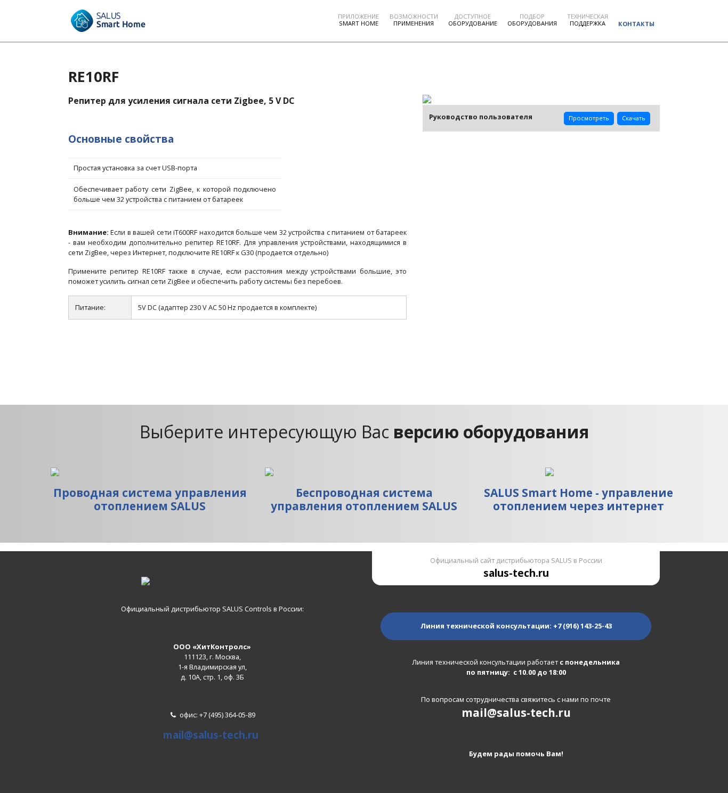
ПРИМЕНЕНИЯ (414, 19)
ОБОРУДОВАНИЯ (532, 19)
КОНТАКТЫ (636, 24)
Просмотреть (589, 118)
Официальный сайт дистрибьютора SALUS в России (516, 567)
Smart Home (358, 19)
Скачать (633, 118)
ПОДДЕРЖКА (587, 19)
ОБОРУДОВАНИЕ (472, 19)
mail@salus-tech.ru (210, 734)
